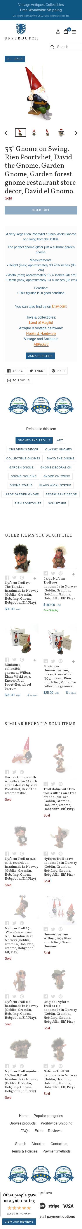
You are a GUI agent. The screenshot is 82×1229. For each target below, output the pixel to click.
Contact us (59, 1144)
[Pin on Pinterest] (23, 577)
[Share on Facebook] (8, 577)
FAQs (25, 1131)
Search (20, 1144)
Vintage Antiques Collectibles (41, 10)
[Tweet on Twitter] (16, 577)
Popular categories (48, 1116)
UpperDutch (44, 1193)
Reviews (54, 1131)
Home (23, 1116)
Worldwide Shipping (56, 1123)
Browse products (23, 1123)
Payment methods (57, 1151)
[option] (20, 132)
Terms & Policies (24, 1151)
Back (18, 59)
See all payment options (55, 1216)
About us (38, 1144)
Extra (39, 1131)
